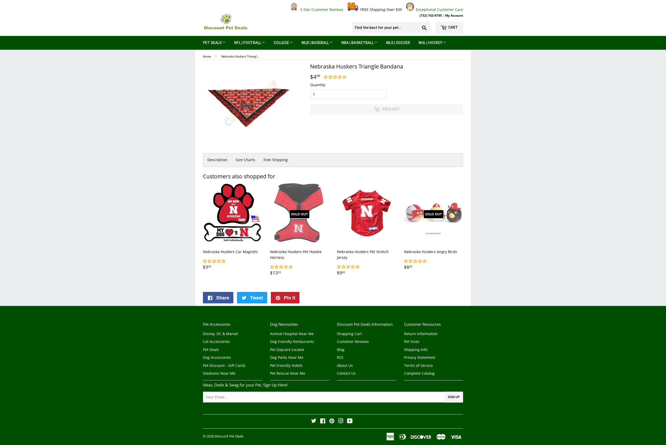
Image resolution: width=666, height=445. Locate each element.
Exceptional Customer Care (438, 9)
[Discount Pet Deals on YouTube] (350, 421)
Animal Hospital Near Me (292, 333)
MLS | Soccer (398, 43)
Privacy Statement (419, 357)
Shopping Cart (349, 333)
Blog (340, 349)
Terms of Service (418, 365)
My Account (454, 15)
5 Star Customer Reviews (320, 9)
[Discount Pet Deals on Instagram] (340, 421)
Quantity (317, 84)
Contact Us (346, 373)
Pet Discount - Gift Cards (224, 365)
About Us (345, 365)
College (282, 43)
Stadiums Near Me (219, 373)
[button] (335, 76)
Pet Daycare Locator (287, 349)
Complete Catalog (419, 373)
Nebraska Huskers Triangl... (240, 56)
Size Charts (245, 159)
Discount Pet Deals (229, 436)
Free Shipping (276, 159)
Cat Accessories (216, 341)
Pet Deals (212, 43)
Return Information (421, 333)
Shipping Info (415, 349)
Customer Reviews (353, 341)
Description (217, 159)
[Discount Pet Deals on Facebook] (322, 421)
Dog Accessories (217, 357)
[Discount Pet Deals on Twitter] (313, 421)
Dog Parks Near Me (286, 357)
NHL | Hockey (431, 43)
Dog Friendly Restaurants (292, 341)
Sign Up (454, 397)
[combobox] (391, 27)
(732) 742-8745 (431, 15)
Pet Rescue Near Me (287, 373)
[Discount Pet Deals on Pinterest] (332, 421)
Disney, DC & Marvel (220, 333)
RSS (340, 357)
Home (207, 56)
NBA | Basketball (357, 43)
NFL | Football (248, 43)
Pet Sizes (411, 341)
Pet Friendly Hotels (286, 365)
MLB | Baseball (316, 43)
